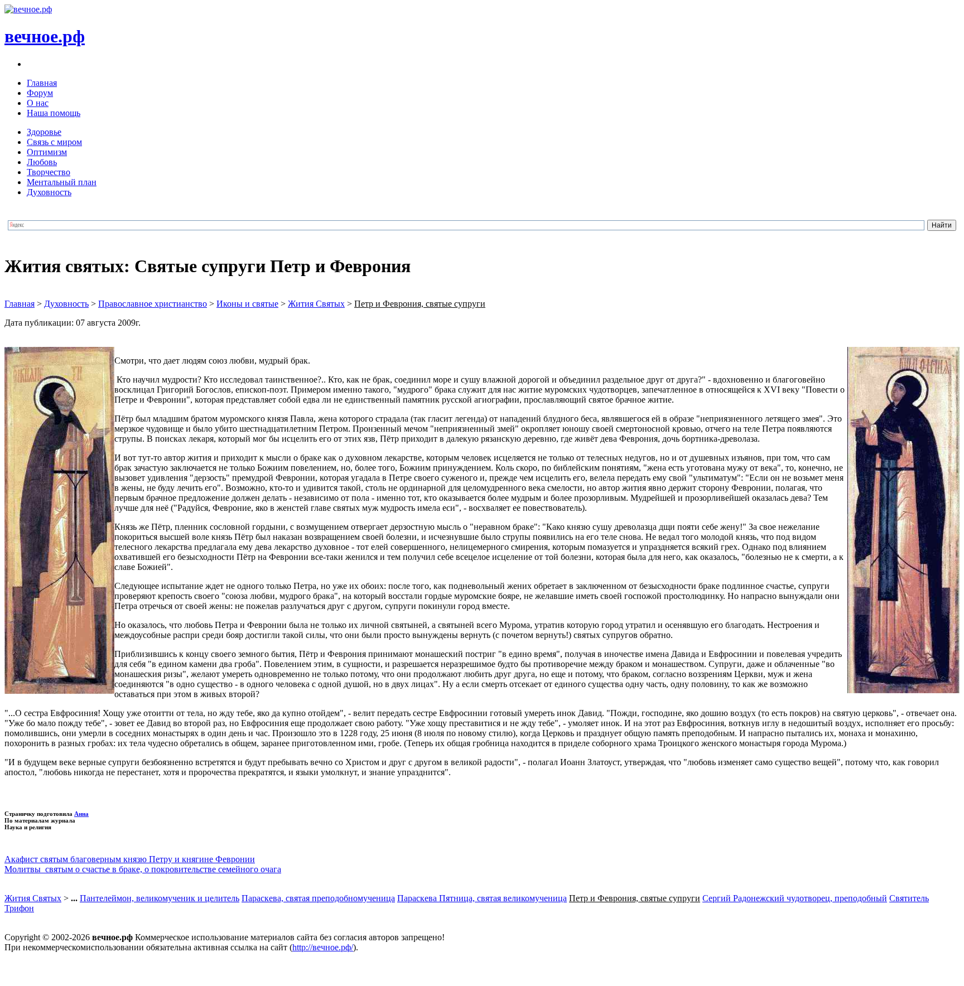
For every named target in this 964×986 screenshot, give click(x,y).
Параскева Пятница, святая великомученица (482, 898)
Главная (42, 83)
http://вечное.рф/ (322, 947)
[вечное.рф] (28, 9)
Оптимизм (47, 152)
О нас (38, 103)
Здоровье (44, 132)
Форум (40, 93)
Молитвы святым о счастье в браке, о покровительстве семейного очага (142, 869)
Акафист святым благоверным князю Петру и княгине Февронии (129, 859)
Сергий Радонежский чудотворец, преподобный (794, 898)
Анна (81, 813)
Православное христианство (152, 303)
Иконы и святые (247, 303)
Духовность (49, 192)
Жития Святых (316, 303)
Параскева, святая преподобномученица (318, 898)
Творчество (48, 172)
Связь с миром (54, 142)
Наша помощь (53, 113)
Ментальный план (62, 182)
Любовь (42, 162)
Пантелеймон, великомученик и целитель (159, 898)
